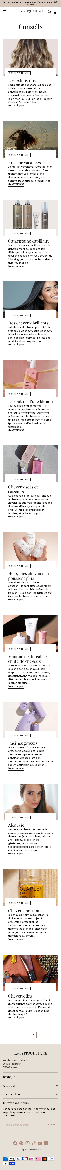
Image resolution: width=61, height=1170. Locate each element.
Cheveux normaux (25, 910)
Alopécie (16, 825)
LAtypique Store (27, 1149)
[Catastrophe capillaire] (30, 218)
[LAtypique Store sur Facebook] (15, 1144)
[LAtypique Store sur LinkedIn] (46, 1144)
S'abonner (50, 1124)
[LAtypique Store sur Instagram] (27, 1144)
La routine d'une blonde (30, 401)
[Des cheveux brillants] (30, 299)
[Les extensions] (30, 57)
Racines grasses (23, 743)
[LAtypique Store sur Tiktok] (33, 1144)
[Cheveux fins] (30, 973)
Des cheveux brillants (28, 322)
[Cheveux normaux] (30, 887)
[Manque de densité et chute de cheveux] (30, 633)
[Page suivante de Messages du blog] (40, 1035)
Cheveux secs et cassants (23, 489)
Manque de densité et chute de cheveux (28, 658)
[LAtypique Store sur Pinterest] (21, 1144)
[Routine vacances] (30, 139)
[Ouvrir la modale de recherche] (49, 11)
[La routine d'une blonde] (30, 378)
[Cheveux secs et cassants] (30, 463)
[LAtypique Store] (30, 11)
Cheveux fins (20, 995)
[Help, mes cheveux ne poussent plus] (30, 550)
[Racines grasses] (30, 720)
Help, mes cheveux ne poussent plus (28, 575)
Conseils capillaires (19, 73)
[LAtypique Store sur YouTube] (39, 1144)
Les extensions (22, 80)
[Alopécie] (30, 802)
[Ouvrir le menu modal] (4, 11)
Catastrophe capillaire (29, 241)
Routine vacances (24, 162)
